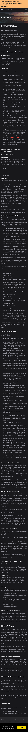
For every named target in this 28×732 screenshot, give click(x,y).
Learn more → (4, 6)
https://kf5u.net (15, 137)
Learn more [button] (4, 729)
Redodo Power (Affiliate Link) (17, 720)
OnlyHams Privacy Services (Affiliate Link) (6, 720)
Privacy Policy (25, 720)
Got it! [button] (21, 727)
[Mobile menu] (25, 10)
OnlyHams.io (14, 3)
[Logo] (7, 10)
